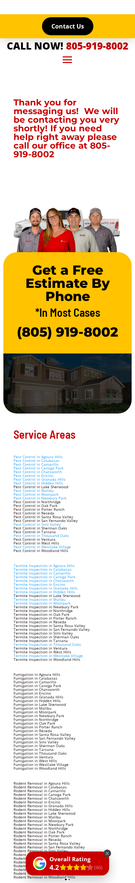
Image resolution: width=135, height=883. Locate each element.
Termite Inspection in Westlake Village (48, 655)
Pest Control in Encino (33, 475)
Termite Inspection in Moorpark (42, 603)
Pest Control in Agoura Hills (38, 456)
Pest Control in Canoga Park (38, 468)
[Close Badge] (107, 853)
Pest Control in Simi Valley (37, 524)
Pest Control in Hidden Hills (38, 483)
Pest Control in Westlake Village (42, 546)
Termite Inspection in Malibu (40, 599)
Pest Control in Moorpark (36, 494)
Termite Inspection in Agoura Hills (44, 565)
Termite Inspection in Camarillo (42, 573)
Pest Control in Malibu (34, 490)
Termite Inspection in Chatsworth (44, 580)
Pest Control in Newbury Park (40, 498)
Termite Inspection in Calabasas (43, 569)
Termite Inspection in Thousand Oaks (47, 644)
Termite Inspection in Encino (39, 584)
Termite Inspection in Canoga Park (44, 576)
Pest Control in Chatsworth (38, 471)
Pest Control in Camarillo (36, 464)
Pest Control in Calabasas (37, 460)
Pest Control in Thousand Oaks (41, 535)
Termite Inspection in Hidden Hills (44, 591)
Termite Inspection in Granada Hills (46, 588)
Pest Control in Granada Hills (40, 479)
